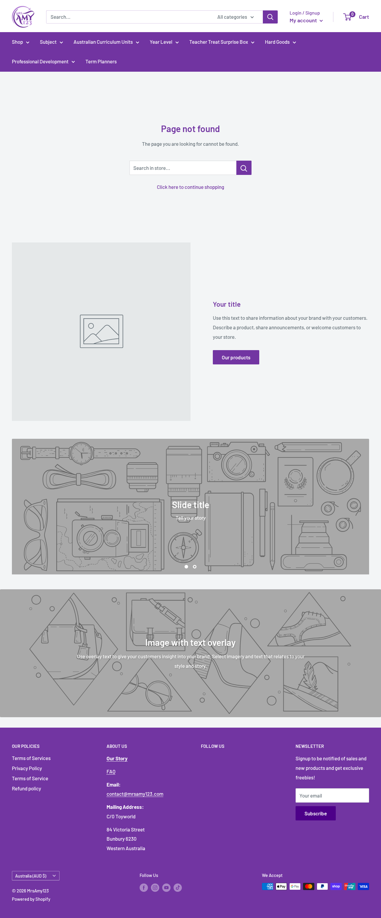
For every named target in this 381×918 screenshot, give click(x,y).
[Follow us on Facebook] (144, 887)
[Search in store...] (244, 168)
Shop (17, 42)
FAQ (111, 771)
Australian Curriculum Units (103, 42)
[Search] (270, 17)
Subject (48, 42)
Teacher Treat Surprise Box (218, 42)
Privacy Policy (27, 768)
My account (304, 20)
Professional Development (40, 61)
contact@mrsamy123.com (135, 794)
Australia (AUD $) (30, 875)
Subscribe (316, 813)
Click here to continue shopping (190, 187)
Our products (236, 357)
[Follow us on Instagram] (155, 887)
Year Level (161, 42)
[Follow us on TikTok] (178, 887)
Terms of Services (31, 758)
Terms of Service (30, 778)
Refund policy (26, 788)
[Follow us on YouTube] (166, 887)
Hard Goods (277, 42)
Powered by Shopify (31, 899)
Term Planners (101, 61)
